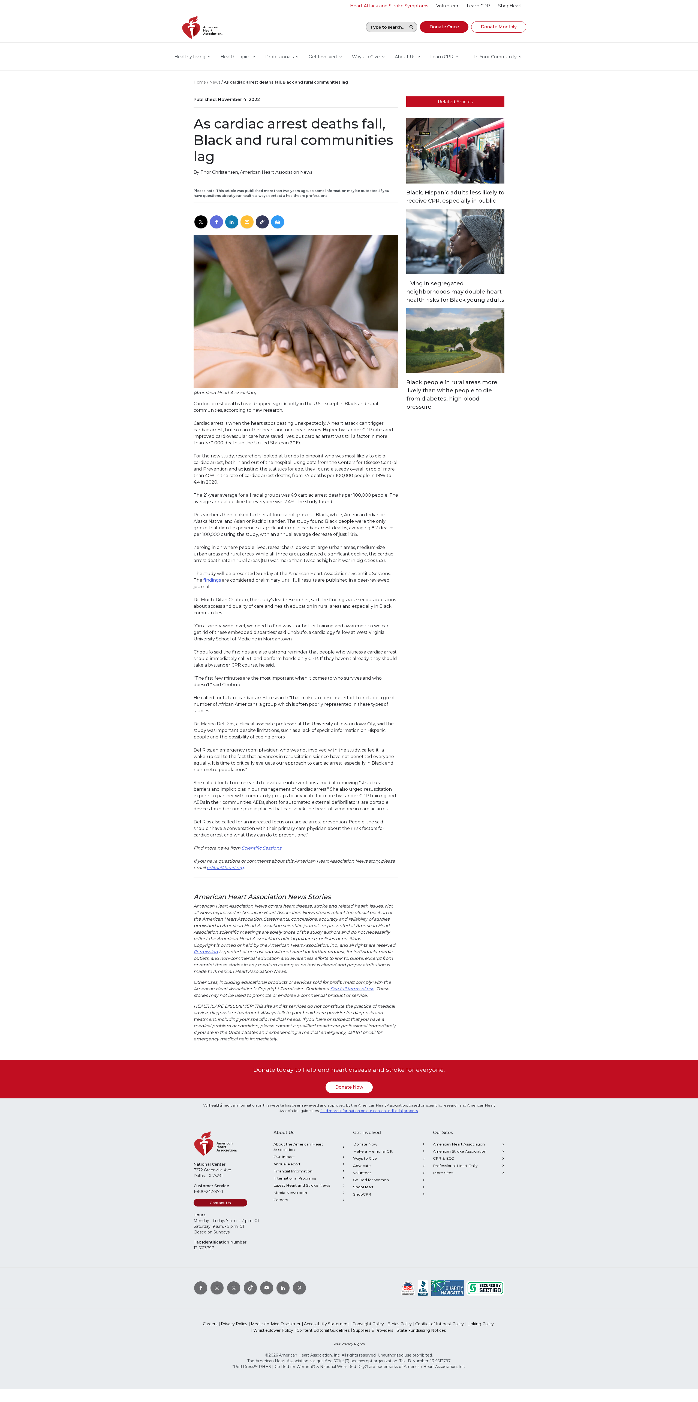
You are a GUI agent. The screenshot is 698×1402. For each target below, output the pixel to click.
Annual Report (286, 1164)
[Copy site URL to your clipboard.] (262, 222)
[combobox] (385, 27)
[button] (444, 27)
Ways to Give (365, 1158)
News (214, 82)
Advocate (362, 1165)
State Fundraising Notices (421, 1330)
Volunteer (362, 1173)
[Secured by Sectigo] (485, 1287)
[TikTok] (250, 1287)
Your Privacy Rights (349, 1344)
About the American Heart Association (298, 1147)
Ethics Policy (399, 1323)
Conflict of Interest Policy (439, 1323)
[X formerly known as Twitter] (233, 1287)
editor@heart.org (225, 867)
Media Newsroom (290, 1192)
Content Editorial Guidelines (323, 1330)
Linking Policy (480, 1323)
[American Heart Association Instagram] (217, 1287)
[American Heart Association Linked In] (283, 1287)
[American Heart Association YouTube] (267, 1287)
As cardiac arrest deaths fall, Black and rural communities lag (286, 82)
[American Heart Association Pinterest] (299, 1287)
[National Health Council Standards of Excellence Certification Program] (408, 1287)
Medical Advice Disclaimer (275, 1323)
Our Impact (284, 1156)
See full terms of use (352, 988)
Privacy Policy (234, 1323)
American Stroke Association (459, 1151)
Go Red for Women (371, 1180)
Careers (280, 1200)
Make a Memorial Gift (373, 1151)
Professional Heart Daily (455, 1165)
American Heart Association (459, 1144)
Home (200, 82)
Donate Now (349, 1087)
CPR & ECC (443, 1158)
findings (212, 580)
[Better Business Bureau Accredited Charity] (423, 1287)
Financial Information (292, 1171)
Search (411, 27)
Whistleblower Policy (273, 1330)
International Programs (294, 1178)
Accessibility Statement (326, 1323)
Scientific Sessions (261, 848)
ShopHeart (363, 1187)
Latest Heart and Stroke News (301, 1185)
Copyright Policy (368, 1323)
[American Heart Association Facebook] (201, 1287)
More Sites (443, 1173)
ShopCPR (362, 1194)
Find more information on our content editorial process (369, 1111)
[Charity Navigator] (447, 1287)
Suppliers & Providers (373, 1330)
